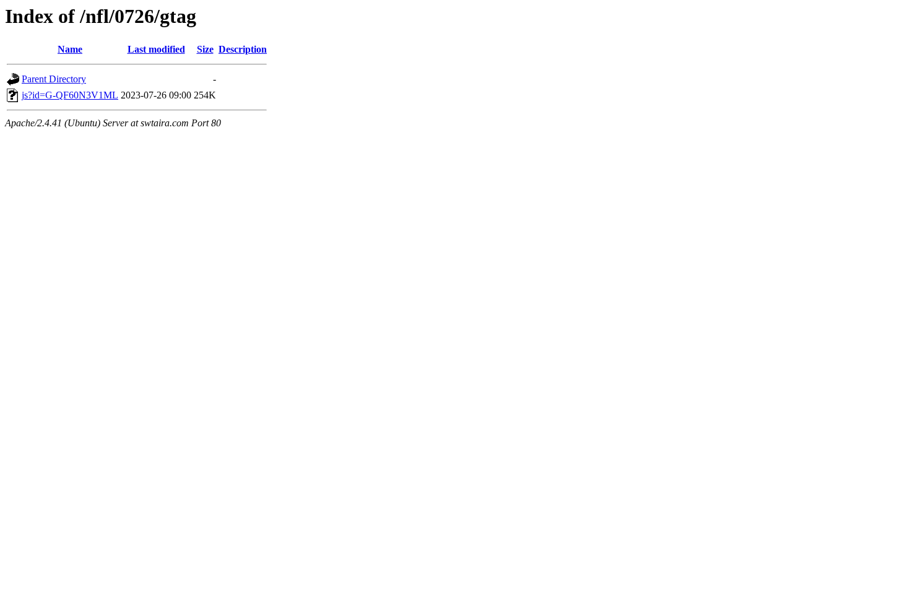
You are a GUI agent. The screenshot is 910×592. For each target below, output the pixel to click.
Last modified (156, 49)
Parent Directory (54, 79)
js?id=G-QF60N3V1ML (70, 95)
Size (205, 49)
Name (70, 49)
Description (243, 49)
